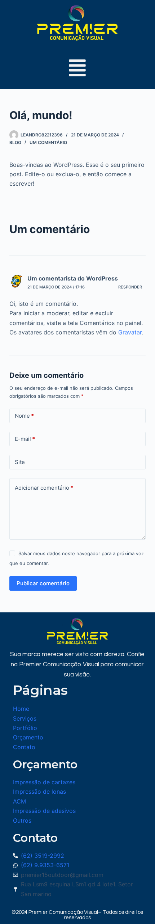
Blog (15, 142)
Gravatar (130, 332)
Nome (24, 415)
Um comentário (48, 142)
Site (20, 462)
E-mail (25, 438)
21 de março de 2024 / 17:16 (56, 287)
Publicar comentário (43, 583)
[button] (77, 69)
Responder (130, 287)
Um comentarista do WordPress (72, 278)
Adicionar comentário (44, 487)
